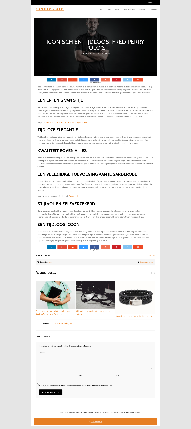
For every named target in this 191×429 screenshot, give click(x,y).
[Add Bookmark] (105, 79)
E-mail (80, 375)
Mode (50, 262)
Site (117, 375)
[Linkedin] (51, 79)
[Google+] (62, 79)
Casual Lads (73, 196)
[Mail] (138, 79)
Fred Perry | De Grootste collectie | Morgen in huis (66, 122)
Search (151, 2)
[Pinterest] (116, 79)
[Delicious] (83, 79)
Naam (41, 375)
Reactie (42, 352)
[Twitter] (127, 79)
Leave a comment (146, 262)
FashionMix (50, 9)
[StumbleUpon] (72, 79)
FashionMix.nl (96, 421)
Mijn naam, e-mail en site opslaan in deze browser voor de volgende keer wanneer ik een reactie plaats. (74, 386)
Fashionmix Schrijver (88, 54)
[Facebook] (94, 79)
